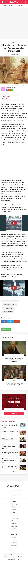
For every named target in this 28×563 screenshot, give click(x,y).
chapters (20, 5)
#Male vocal (21, 554)
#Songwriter (7, 556)
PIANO (14, 42)
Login (14, 540)
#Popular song (8, 554)
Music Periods (14, 504)
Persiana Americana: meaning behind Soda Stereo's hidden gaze (10, 460)
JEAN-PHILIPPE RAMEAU (10, 304)
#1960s (18, 559)
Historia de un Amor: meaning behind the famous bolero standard (9, 446)
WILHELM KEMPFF (8, 311)
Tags (14, 512)
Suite (7, 98)
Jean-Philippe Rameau (13, 100)
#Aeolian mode (11, 559)
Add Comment (6, 329)
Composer (14, 301)
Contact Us (14, 545)
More (14, 472)
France (8, 96)
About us (14, 537)
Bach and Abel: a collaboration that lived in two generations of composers (14, 360)
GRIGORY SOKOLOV (9, 308)
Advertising (14, 520)
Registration (14, 542)
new (5, 5)
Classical (16, 95)
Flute (14, 380)
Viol (14, 356)
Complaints (14, 526)
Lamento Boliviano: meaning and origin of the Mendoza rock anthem (10, 425)
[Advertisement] (14, 23)
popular (11, 5)
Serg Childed (11, 87)
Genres (14, 507)
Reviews (14, 523)
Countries (14, 509)
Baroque (11, 95)
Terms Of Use (14, 528)
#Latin (14, 554)
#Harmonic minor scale (18, 556)
